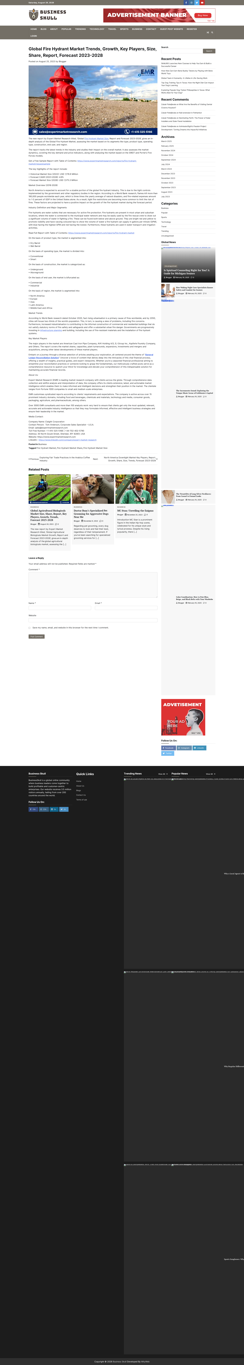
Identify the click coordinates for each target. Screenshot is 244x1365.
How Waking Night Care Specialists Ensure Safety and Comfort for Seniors (194, 288)
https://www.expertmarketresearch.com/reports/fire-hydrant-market (101, 233)
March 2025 (166, 141)
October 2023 (167, 183)
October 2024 (167, 155)
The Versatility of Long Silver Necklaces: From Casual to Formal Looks (193, 495)
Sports (124, 29)
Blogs (78, 790)
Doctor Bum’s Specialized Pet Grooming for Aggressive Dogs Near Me (91, 514)
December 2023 (168, 173)
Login (33, 36)
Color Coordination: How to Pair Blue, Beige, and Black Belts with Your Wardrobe (194, 598)
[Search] (212, 32)
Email (98, 603)
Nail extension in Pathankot (190, 113)
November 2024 (168, 150)
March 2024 (166, 169)
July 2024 (165, 164)
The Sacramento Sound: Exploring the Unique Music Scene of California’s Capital (194, 391)
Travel (112, 29)
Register (192, 29)
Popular (66, 29)
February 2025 (167, 146)
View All (161, 774)
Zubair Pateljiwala (168, 104)
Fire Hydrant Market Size (96, 138)
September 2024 (168, 160)
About (54, 29)
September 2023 (168, 187)
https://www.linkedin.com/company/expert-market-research (67, 440)
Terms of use (81, 800)
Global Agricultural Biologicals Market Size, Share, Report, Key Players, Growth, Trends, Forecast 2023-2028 (48, 515)
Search (164, 47)
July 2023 (165, 196)
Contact (151, 29)
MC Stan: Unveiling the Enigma (135, 510)
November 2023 (168, 178)
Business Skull (119, 1361)
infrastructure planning (51, 330)
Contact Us (81, 795)
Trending (80, 29)
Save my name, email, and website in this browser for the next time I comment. (71, 627)
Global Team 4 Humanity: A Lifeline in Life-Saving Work (184, 78)
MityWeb (145, 1361)
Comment (34, 569)
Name (32, 603)
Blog (43, 29)
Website (32, 615)
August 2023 (166, 192)
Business (137, 29)
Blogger (62, 61)
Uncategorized (167, 236)
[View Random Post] (208, 32)
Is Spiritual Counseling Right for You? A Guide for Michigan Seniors (187, 272)
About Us (80, 786)
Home (33, 29)
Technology (97, 29)
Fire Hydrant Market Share (69, 448)
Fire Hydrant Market (46, 448)
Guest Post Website (171, 29)
